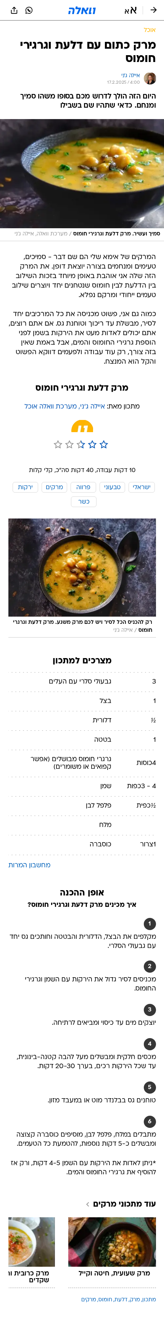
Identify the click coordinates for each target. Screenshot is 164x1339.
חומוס (105, 1300)
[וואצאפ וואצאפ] (29, 10)
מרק (135, 1300)
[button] (131, 10)
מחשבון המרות (29, 865)
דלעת (120, 1300)
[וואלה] (82, 10)
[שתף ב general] (14, 10)
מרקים (88, 1300)
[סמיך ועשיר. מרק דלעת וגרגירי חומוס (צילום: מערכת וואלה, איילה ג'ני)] (82, 180)
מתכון (149, 1300)
